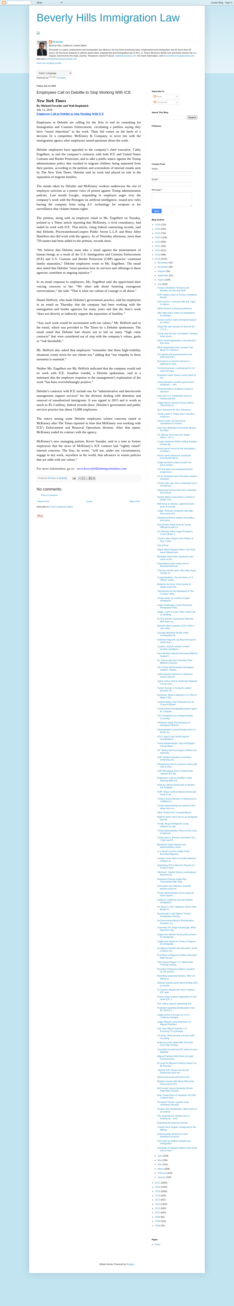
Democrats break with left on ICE (173, 1077)
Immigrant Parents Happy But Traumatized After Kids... (171, 880)
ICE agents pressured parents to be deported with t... (174, 355)
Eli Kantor (58, 42)
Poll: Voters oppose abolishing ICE (174, 1003)
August (161, 279)
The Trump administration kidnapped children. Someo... (175, 668)
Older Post (134, 501)
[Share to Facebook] (90, 478)
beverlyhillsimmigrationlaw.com (179, 56)
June (160, 1156)
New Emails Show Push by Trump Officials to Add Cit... (174, 526)
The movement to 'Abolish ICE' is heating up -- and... (173, 1117)
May (160, 1160)
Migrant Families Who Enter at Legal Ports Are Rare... (175, 1057)
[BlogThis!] (83, 478)
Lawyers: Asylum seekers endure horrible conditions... (173, 647)
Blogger (130, 1264)
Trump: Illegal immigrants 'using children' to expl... (173, 825)
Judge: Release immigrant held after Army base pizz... (175, 512)
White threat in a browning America (174, 308)
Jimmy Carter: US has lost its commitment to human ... (171, 422)
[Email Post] (73, 478)
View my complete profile (49, 63)
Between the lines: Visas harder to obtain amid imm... (174, 585)
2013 (158, 1200)
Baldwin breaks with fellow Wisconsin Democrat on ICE (175, 1082)
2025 (158, 229)
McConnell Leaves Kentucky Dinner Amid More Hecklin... (175, 1089)
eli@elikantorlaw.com (125, 56)
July (160, 284)
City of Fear (163, 545)
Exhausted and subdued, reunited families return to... (174, 887)
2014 (158, 1195)
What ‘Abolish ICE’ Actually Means (174, 812)
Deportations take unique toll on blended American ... (173, 564)
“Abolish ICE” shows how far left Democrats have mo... (173, 1071)
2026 (158, 224)
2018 (158, 259)
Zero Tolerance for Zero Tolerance (174, 409)
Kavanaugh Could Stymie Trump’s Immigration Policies (174, 914)
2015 (158, 1191)
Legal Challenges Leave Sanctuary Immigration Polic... (174, 606)
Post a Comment (49, 495)
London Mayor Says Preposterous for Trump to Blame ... (175, 703)
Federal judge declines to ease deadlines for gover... (172, 1135)
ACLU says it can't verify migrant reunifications (173, 737)
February (162, 1173)
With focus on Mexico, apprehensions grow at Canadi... (175, 505)
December (163, 262)
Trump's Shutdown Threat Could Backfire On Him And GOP (173, 289)
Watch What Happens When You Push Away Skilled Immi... (176, 550)
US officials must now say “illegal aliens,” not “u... (173, 436)
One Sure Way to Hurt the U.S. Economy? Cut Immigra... (172, 1029)
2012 (158, 1204)
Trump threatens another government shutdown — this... (175, 383)
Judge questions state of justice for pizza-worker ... (174, 463)
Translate (61, 78)
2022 (158, 242)
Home (89, 501)
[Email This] (80, 478)
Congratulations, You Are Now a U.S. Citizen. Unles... (175, 578)
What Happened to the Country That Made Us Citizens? (175, 348)
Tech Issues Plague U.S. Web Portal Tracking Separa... (175, 963)
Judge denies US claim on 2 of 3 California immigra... (173, 1016)
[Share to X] (87, 478)
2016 (158, 1187)
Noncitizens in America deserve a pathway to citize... (173, 362)
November (163, 267)
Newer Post (43, 501)
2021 (158, 246)
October (162, 271)
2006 (158, 1225)
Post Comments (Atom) (61, 507)
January (162, 1177)
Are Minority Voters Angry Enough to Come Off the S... (175, 532)
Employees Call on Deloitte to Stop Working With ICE (174, 779)
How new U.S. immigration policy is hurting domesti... (174, 397)
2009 (158, 1217)
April (160, 1164)
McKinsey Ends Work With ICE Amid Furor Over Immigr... (175, 1043)
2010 (158, 1212)
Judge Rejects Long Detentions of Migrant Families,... (174, 1023)
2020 (158, 250)
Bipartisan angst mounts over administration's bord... (171, 845)
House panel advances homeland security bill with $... (174, 456)
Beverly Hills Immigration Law (108, 18)
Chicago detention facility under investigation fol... (173, 634)
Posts (159, 96)
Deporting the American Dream (172, 1123)
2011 (158, 1208)
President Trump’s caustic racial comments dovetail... (173, 1103)
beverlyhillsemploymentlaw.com (61, 59)
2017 (158, 1182)
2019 (158, 254)
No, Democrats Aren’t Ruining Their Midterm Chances (174, 661)
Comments (161, 102)
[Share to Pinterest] (94, 478)
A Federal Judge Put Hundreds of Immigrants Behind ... (173, 724)
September (163, 275)
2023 (158, 237)
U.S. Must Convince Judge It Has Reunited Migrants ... (173, 852)
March (161, 1169)
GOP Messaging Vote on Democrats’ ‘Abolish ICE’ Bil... (175, 772)
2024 (158, 233)
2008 (158, 1221)
